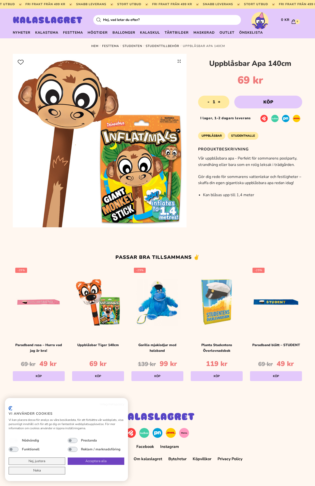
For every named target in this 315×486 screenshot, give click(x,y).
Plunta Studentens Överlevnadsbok (216, 348)
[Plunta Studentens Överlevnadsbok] (217, 302)
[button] (179, 61)
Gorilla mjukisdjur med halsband (157, 348)
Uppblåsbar (212, 136)
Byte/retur (177, 459)
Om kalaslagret (148, 459)
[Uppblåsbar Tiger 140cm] (98, 302)
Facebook (145, 446)
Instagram (169, 446)
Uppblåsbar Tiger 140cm (98, 345)
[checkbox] (13, 440)
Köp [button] (39, 376)
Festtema (110, 46)
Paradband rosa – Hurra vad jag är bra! (38, 348)
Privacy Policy (230, 459)
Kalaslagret (48, 20)
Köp (268, 102)
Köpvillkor (202, 459)
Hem (94, 46)
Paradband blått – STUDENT (276, 345)
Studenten (132, 46)
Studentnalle (243, 136)
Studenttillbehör (162, 46)
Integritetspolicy (112, 404)
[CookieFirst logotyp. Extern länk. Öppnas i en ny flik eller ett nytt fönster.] (10, 408)
